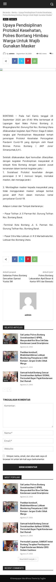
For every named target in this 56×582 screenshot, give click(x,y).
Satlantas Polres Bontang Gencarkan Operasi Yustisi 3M (15, 278)
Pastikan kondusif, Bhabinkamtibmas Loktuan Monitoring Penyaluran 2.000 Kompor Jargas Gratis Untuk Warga (33, 358)
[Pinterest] (28, 61)
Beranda (6, 12)
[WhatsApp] (34, 61)
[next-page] (9, 390)
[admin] (5, 53)
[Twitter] (21, 61)
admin (12, 53)
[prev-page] (4, 390)
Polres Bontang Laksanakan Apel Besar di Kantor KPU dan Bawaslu (41, 278)
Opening (13, 19)
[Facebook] (15, 61)
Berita (14, 12)
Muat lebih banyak (27, 559)
